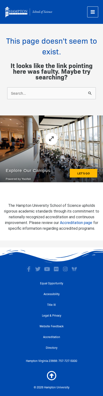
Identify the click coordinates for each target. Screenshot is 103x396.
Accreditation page (76, 222)
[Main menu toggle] (92, 11)
